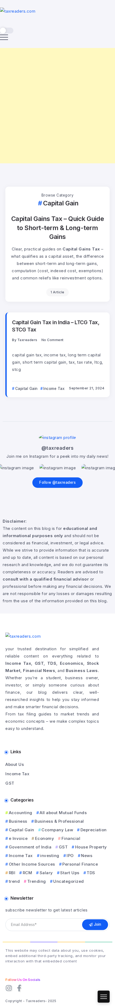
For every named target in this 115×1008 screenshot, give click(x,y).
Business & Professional (59, 821)
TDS (91, 872)
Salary (46, 872)
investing (49, 855)
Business (18, 821)
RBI (12, 872)
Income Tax (21, 855)
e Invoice (18, 838)
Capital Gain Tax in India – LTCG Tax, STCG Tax (55, 326)
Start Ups (69, 872)
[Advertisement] (57, 105)
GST (63, 847)
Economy (44, 838)
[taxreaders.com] (17, 10)
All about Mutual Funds (63, 812)
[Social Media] (8, 988)
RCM (27, 872)
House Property (91, 847)
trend (14, 881)
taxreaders (27, 340)
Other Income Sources (32, 864)
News (86, 855)
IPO (70, 855)
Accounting (20, 812)
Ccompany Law (57, 829)
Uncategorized (68, 881)
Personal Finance (80, 864)
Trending (36, 881)
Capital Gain (21, 829)
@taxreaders (57, 448)
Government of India (30, 847)
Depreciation (93, 829)
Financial (71, 838)
